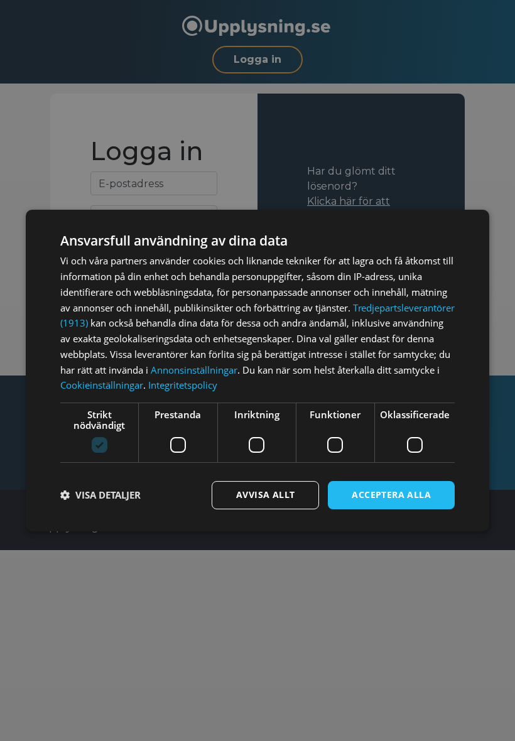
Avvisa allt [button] (265, 494)
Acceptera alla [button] (391, 494)
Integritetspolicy (182, 385)
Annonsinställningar (194, 370)
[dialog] (257, 370)
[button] (100, 495)
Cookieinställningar (101, 385)
